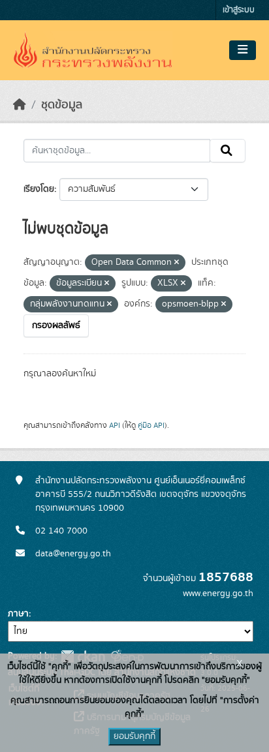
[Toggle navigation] (242, 50)
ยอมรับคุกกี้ (134, 736)
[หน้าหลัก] (19, 105)
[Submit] (227, 150)
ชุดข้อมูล (61, 105)
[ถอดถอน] (176, 263)
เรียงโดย (39, 189)
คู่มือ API (151, 425)
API (114, 425)
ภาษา (18, 613)
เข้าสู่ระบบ (239, 10)
